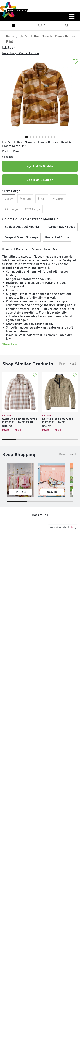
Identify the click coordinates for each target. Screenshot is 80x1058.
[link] (40, 26)
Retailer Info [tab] (40, 249)
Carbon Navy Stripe (61, 227)
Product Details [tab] (14, 249)
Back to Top (40, 515)
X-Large (58, 198)
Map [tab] (56, 249)
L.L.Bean (8, 47)
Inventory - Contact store (20, 53)
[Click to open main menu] (71, 16)
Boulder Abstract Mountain (23, 227)
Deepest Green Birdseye (21, 237)
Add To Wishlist (43, 166)
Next (72, 363)
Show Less (10, 344)
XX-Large (11, 209)
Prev (62, 363)
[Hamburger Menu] (13, 25)
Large (9, 198)
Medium (25, 198)
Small (41, 198)
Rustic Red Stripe (57, 237)
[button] (26, 137)
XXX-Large (32, 209)
